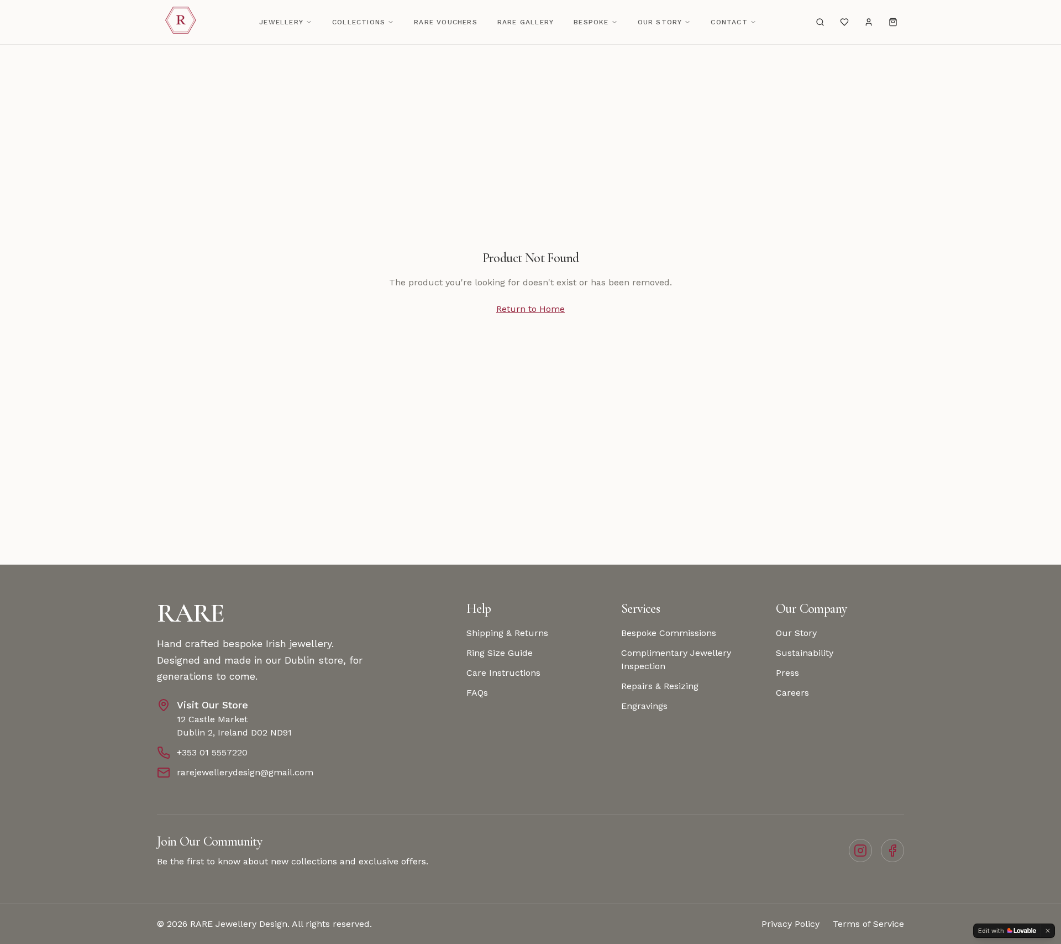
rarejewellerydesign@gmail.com (245, 772)
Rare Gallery (525, 22)
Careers (792, 692)
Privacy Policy (790, 924)
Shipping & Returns (507, 633)
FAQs (477, 692)
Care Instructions (503, 672)
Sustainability (804, 653)
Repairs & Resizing (659, 686)
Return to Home (530, 309)
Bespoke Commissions (668, 633)
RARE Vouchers (445, 22)
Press (787, 672)
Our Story (660, 22)
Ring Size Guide (499, 653)
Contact (729, 22)
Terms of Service (868, 924)
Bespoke (591, 22)
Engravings (644, 706)
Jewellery (281, 22)
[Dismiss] (1047, 930)
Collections (358, 22)
